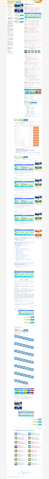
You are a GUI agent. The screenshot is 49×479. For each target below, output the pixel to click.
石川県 (20, 252)
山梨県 (22, 251)
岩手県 (20, 248)
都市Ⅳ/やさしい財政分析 (20, 458)
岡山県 (22, 256)
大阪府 (22, 255)
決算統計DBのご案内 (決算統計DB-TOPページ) (26, 265)
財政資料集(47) (10, 8)
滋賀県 (18, 255)
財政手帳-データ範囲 (24, 266)
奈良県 (25, 255)
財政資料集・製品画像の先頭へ (38, 425)
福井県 (22, 252)
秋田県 (24, 248)
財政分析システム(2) (10, 14)
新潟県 (18, 251)
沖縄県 (18, 260)
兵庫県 (24, 255)
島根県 (20, 256)
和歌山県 (28, 255)
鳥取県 (18, 256)
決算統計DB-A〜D (20, 445)
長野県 (20, 251)
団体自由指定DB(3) (11, 10)
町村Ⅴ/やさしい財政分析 (34, 458)
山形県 (25, 248)
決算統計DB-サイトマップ (26, 267)
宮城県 (22, 248)
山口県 (25, 256)
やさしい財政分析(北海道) (20, 462)
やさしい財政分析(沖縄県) (34, 462)
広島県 (24, 256)
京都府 (20, 255)
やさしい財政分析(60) (10, 7)
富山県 (18, 252)
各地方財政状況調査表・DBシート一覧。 (33, 70)
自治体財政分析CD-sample (34, 445)
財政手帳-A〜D (33, 441)
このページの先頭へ (11, 54)
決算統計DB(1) (10, 12)
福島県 (27, 248)
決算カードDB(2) (11, 11)
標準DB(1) (10, 13)
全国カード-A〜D (20, 441)
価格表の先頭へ (40, 154)
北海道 (18, 247)
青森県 (18, 248)
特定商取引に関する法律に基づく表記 (32, 152)
